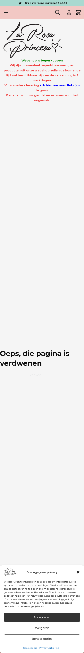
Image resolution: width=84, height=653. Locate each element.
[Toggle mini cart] (78, 12)
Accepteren (42, 617)
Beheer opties (42, 639)
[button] (78, 572)
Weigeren (42, 628)
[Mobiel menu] (6, 12)
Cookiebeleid (30, 647)
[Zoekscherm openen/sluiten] (57, 12)
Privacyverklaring (49, 647)
